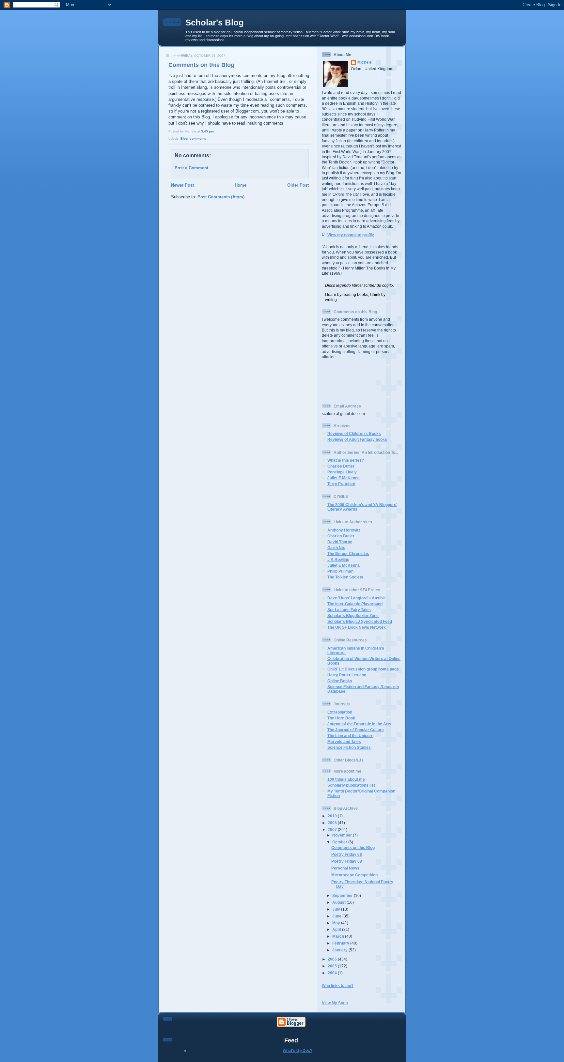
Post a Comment (191, 167)
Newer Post (182, 185)
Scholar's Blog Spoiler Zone (353, 615)
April (337, 929)
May (336, 923)
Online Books (339, 681)
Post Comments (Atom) (220, 196)
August (339, 902)
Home (240, 185)
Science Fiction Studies (349, 747)
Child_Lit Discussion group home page (363, 669)
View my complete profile (350, 235)
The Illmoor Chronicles (348, 553)
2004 (333, 973)
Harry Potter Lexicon (346, 675)
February (341, 943)
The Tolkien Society (345, 577)
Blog (184, 138)
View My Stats (335, 1003)
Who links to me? (337, 985)
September (343, 895)
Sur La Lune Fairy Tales (349, 610)
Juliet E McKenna (343, 478)
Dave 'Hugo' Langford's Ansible (356, 598)
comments (198, 138)
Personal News (345, 868)
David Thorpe (339, 542)
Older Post (298, 185)
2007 (333, 829)
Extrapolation (339, 712)
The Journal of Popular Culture (355, 730)
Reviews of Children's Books (354, 433)
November (342, 835)
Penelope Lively (342, 472)
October (340, 842)
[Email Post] (215, 131)
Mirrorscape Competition (354, 875)
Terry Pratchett (341, 484)
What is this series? (345, 460)
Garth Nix (336, 548)
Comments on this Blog (201, 65)
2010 (333, 816)
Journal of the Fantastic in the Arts (359, 724)
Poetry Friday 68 (346, 854)
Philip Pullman (340, 571)
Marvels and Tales (344, 741)
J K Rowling (338, 559)
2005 (333, 966)
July (336, 909)
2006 (333, 959)
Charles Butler (340, 466)
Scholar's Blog (214, 22)
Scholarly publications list (351, 785)
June (337, 916)
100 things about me (346, 779)
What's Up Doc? (297, 1050)
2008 (333, 823)
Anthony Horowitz (343, 530)
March (338, 936)
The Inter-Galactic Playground (355, 604)
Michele (364, 62)
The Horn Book (341, 718)
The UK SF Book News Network (356, 627)
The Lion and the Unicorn (350, 735)
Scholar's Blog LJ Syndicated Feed (359, 621)
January (340, 950)
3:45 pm (207, 131)
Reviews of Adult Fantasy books (357, 439)
